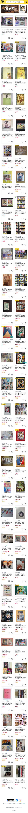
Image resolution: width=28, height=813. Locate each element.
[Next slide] (12, 21)
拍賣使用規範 (18, 807)
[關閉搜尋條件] (13, 2)
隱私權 (12, 807)
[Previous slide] (2, 21)
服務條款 (8, 807)
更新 (24, 803)
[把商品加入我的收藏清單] (9, 38)
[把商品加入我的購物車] (12, 38)
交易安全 (14, 810)
